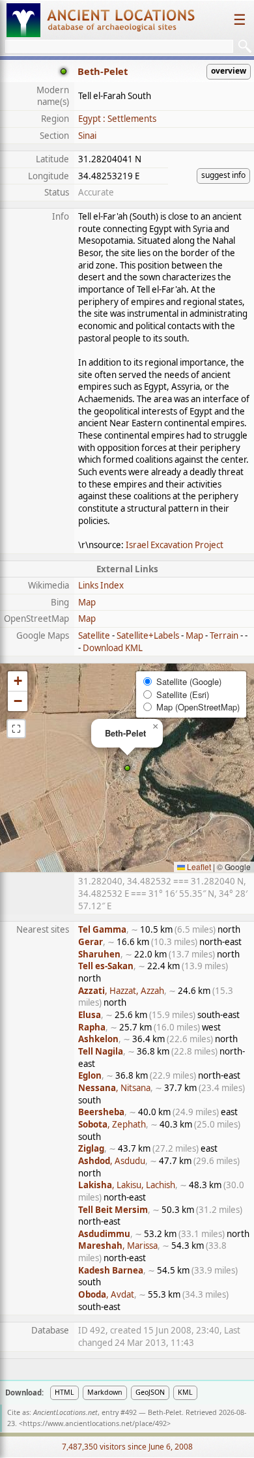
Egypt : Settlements (117, 118)
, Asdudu (111, 1161)
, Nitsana (114, 1088)
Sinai (87, 135)
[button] (127, 768)
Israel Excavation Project (174, 545)
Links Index (101, 585)
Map (87, 602)
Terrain (224, 635)
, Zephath (112, 1124)
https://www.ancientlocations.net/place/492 (95, 1423)
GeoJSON (150, 1392)
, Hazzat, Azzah (121, 991)
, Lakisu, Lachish (126, 1185)
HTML (64, 1392)
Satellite (94, 635)
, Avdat (106, 1294)
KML (185, 1392)
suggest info (223, 175)
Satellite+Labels (148, 635)
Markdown (104, 1392)
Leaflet (198, 866)
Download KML (113, 648)
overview (228, 70)
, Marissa (118, 1245)
